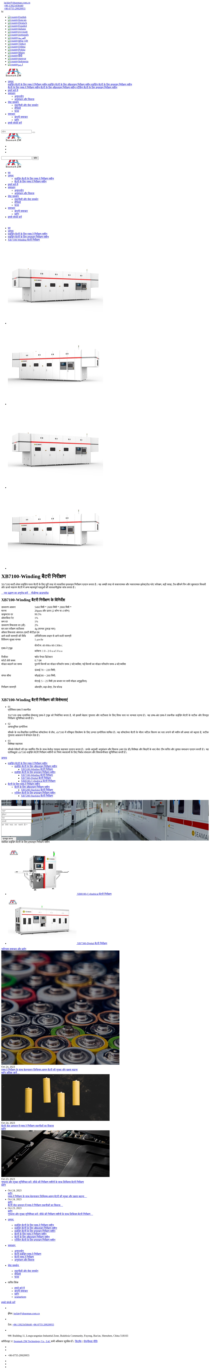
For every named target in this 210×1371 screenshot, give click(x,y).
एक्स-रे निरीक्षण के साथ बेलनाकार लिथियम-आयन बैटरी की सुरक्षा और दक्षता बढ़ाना (39, 1069)
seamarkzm (20, 1296)
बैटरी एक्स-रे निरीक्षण (24, 1256)
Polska (21, 49)
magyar (22, 58)
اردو (20, 64)
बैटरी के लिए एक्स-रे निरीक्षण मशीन (24, 87)
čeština (21, 46)
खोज (35, 158)
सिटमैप (78, 1341)
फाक (16, 111)
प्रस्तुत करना (9, 838)
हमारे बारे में (13, 90)
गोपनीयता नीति (90, 1341)
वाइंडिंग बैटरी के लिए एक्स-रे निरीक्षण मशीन (28, 84)
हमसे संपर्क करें (15, 122)
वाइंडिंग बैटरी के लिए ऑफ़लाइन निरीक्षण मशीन (69, 84)
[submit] (33, 132)
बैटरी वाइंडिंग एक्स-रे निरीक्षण (27, 1254)
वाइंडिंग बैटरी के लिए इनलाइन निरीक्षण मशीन (111, 84)
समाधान (11, 93)
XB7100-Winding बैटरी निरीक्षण (24, 239)
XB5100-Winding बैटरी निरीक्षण (37, 769)
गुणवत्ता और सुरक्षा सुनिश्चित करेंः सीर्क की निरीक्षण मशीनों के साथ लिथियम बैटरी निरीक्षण (42, 1182)
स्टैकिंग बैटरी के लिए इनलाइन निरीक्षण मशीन (96, 87)
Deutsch (22, 23)
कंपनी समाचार (21, 117)
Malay (21, 52)
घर (9, 172)
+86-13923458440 (13, 5)
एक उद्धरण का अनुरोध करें (15, 592)
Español (22, 26)
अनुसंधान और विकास (24, 99)
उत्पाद (10, 81)
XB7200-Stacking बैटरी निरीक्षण (37, 795)
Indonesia (23, 61)
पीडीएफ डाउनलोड (39, 592)
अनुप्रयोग (19, 96)
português (23, 34)
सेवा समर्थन (13, 102)
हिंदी (20, 55)
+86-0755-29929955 (14, 8)
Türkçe (22, 43)
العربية (22, 37)
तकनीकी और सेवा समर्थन (26, 105)
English (22, 17)
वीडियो (17, 108)
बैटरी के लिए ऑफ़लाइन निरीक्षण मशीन (58, 87)
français (22, 20)
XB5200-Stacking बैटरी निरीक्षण (37, 790)
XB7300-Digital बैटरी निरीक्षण (36, 778)
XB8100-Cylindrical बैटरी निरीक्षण (38, 781)
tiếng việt (23, 40)
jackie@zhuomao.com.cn (17, 2)
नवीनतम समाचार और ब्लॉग (13, 949)
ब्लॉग (16, 119)
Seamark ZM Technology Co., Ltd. (32, 1341)
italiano (22, 28)
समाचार (11, 114)
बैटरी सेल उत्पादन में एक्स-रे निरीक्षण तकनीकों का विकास (27, 1125)
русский (23, 31)
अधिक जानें (13, 1072)
